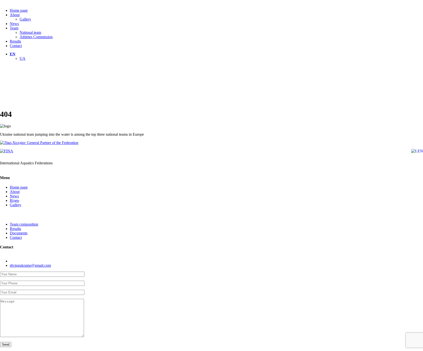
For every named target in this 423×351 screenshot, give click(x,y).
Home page (19, 10)
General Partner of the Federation (52, 143)
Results (15, 41)
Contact (16, 46)
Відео (14, 200)
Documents (18, 233)
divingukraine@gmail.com (30, 265)
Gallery (25, 19)
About (15, 15)
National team (30, 32)
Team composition (24, 224)
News (14, 24)
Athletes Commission (36, 37)
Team (14, 28)
